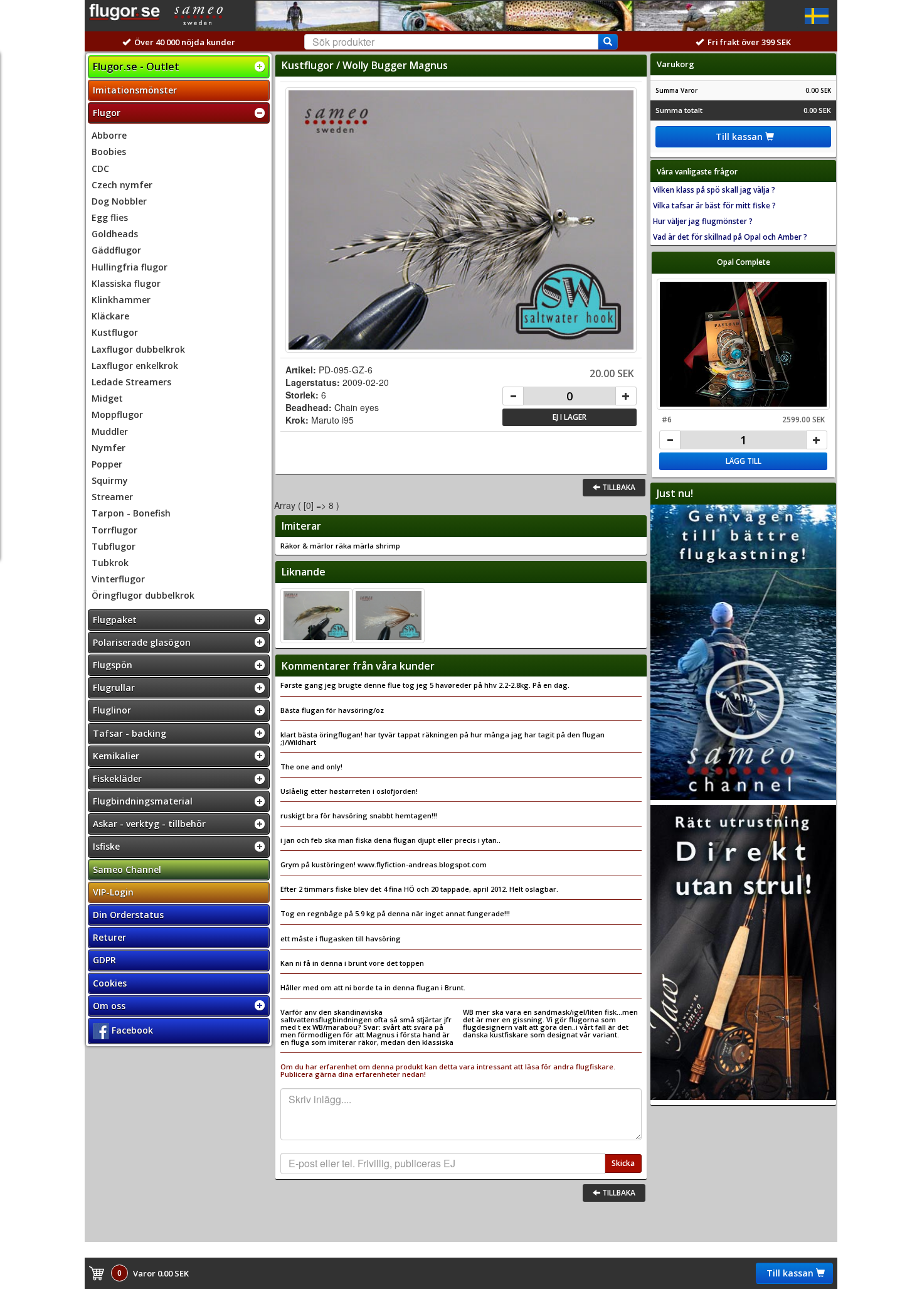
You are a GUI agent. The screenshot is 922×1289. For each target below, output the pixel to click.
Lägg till (743, 461)
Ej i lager (569, 417)
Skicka (623, 1163)
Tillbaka (617, 487)
